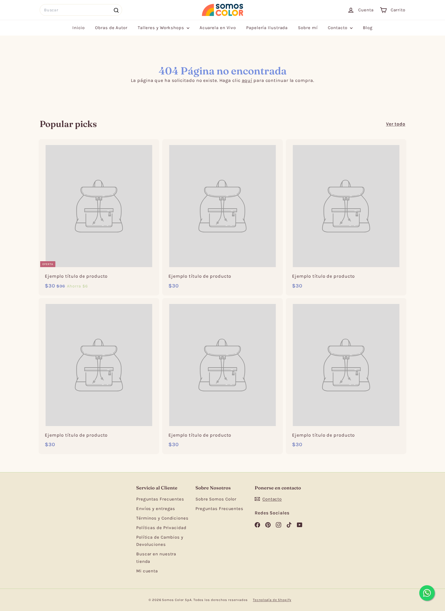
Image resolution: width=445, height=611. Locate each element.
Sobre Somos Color (215, 499)
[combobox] (81, 10)
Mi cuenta (147, 570)
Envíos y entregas (155, 508)
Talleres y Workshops (161, 27)
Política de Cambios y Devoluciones (159, 540)
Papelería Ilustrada (267, 27)
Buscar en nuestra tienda (156, 557)
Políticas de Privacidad (161, 527)
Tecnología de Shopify (272, 600)
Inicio (78, 27)
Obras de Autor (111, 27)
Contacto (338, 27)
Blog (368, 27)
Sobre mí (308, 27)
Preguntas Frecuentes (160, 499)
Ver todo (395, 124)
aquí (247, 80)
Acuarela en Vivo (218, 27)
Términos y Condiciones (162, 518)
